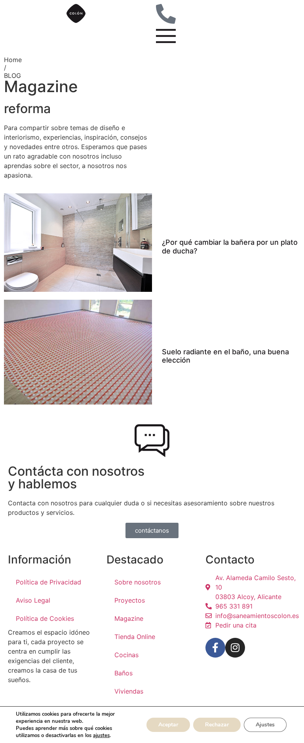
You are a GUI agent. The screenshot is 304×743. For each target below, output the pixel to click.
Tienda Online (134, 637)
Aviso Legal (33, 600)
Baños (123, 673)
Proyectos (129, 600)
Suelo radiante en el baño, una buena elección (225, 356)
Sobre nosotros (137, 582)
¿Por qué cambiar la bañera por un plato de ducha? (230, 246)
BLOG (12, 75)
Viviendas (128, 691)
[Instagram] (235, 648)
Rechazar (217, 724)
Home (13, 60)
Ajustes (265, 724)
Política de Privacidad (48, 582)
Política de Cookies (45, 618)
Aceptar (168, 724)
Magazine (128, 618)
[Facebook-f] (215, 648)
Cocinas (126, 655)
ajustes (101, 735)
